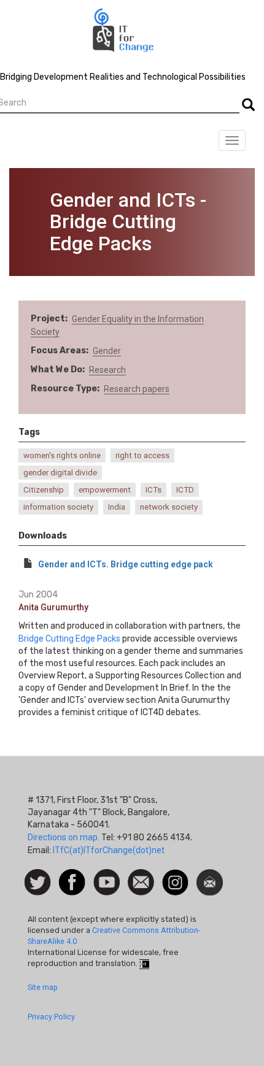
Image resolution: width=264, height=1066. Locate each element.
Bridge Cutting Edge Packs (69, 638)
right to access (142, 455)
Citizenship (43, 489)
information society (58, 507)
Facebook (72, 875)
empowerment (105, 489)
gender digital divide (60, 472)
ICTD (185, 489)
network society (169, 507)
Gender (107, 351)
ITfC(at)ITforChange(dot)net (109, 850)
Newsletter (209, 875)
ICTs (153, 489)
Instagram (175, 875)
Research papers (136, 389)
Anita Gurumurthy (53, 607)
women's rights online (62, 455)
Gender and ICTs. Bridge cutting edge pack (125, 564)
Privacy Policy (51, 1016)
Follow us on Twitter (38, 882)
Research (107, 370)
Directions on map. (63, 837)
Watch (105, 875)
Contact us (141, 881)
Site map (43, 987)
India (116, 507)
